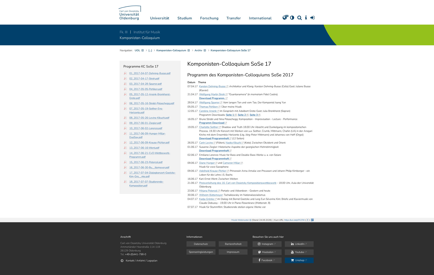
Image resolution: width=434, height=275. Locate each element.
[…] (150, 50)
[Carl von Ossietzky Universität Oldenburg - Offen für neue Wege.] (130, 12)
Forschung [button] (209, 18)
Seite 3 (254, 115)
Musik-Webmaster (240, 220)
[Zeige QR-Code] (312, 220)
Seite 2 (242, 115)
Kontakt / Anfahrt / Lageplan (141, 260)
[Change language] (284, 19)
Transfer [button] (233, 18)
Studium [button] (184, 18)
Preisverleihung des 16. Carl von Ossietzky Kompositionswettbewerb (237, 183)
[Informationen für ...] (306, 19)
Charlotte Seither (208, 127)
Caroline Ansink (207, 111)
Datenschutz (201, 244)
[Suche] (299, 19)
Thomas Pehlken (208, 106)
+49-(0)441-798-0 (135, 254)
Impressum (233, 252)
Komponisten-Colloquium (140, 37)
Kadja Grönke (206, 199)
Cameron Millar (231, 163)
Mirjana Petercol (208, 190)
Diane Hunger (207, 163)
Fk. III (124, 32)
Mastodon (267, 252)
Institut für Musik (147, 32)
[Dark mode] (292, 19)
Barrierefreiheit (233, 244)
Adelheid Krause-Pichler (212, 171)
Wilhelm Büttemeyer (211, 195)
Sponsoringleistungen (201, 252)
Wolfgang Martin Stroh (212, 94)
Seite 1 (230, 115)
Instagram (267, 244)
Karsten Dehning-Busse (212, 86)
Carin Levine (206, 142)
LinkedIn (299, 244)
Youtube (299, 252)
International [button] (260, 18)
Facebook (266, 260)
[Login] (312, 19)
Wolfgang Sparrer (209, 102)
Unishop (299, 260)
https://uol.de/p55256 (294, 220)
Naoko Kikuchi (233, 142)
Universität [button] (159, 18)
